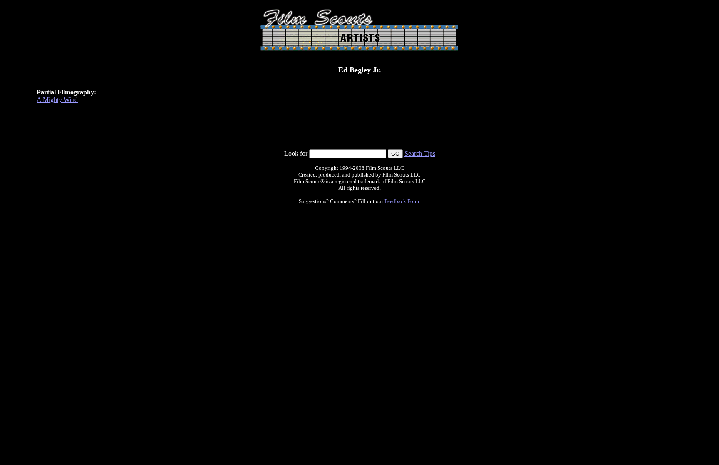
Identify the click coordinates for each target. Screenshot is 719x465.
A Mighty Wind (57, 99)
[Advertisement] (359, 130)
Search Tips (419, 153)
